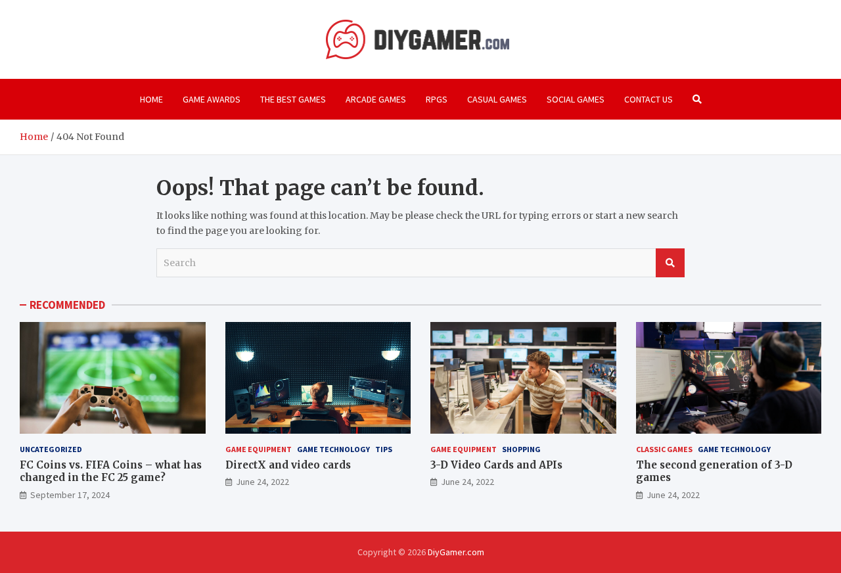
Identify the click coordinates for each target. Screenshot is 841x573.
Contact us (648, 99)
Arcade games (376, 99)
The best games (293, 99)
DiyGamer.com (456, 552)
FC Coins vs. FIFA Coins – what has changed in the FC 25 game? (111, 471)
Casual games (497, 99)
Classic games (664, 449)
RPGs (436, 99)
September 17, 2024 (70, 495)
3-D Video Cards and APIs (496, 465)
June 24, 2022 (262, 482)
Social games (575, 99)
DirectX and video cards (288, 465)
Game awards (211, 99)
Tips (383, 449)
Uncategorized (51, 449)
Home (151, 99)
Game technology (333, 449)
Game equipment (258, 449)
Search (670, 262)
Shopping (521, 449)
